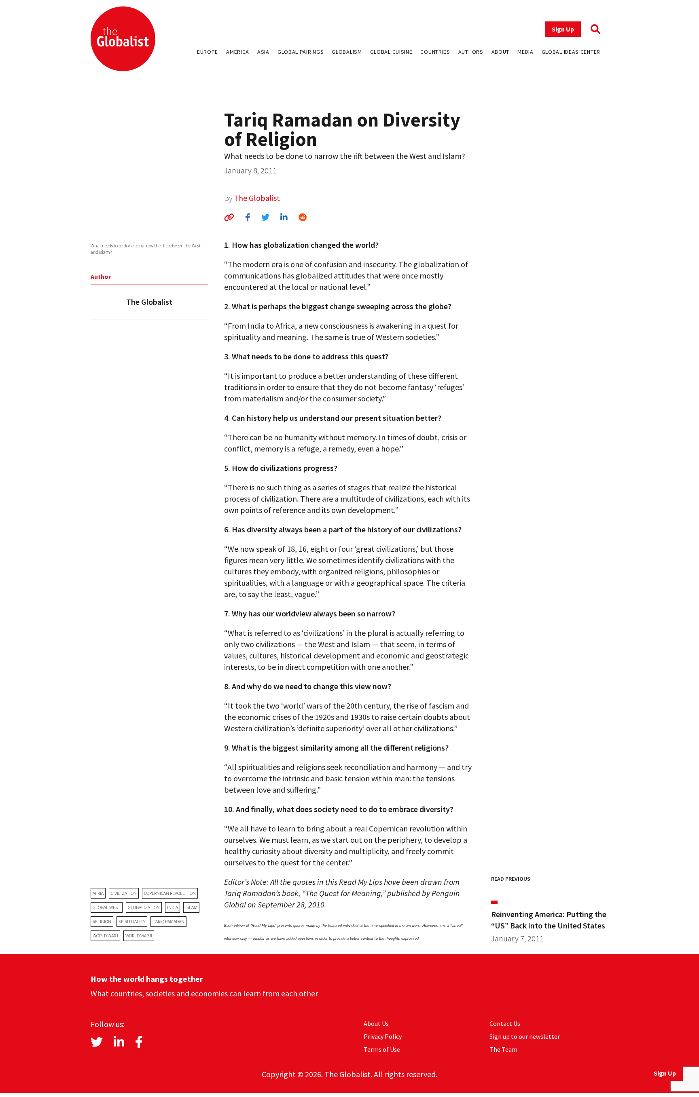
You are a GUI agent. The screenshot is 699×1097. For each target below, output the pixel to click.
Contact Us (504, 1023)
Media (525, 51)
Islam (191, 907)
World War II (138, 935)
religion (102, 921)
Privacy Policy (383, 1036)
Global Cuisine (391, 51)
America (237, 51)
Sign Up (563, 29)
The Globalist (257, 198)
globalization (144, 907)
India (172, 907)
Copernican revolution (170, 893)
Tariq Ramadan (168, 921)
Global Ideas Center (571, 51)
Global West (107, 907)
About (500, 51)
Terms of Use (382, 1049)
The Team (503, 1049)
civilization (124, 893)
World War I (105, 935)
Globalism (347, 51)
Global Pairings (300, 51)
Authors (470, 51)
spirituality (132, 921)
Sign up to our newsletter (524, 1036)
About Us (376, 1023)
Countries (435, 51)
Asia (263, 51)
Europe (207, 51)
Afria (98, 893)
